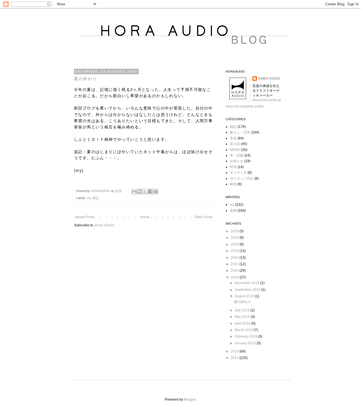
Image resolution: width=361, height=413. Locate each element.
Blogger (190, 399)
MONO (235, 150)
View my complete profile (245, 106)
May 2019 (243, 317)
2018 (235, 351)
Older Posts (203, 217)
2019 (235, 277)
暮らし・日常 (240, 132)
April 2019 (243, 323)
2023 (235, 251)
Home (144, 217)
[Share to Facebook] (150, 191)
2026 (235, 231)
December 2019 (247, 283)
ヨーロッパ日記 (242, 178)
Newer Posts (85, 217)
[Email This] (134, 191)
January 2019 (246, 343)
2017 (235, 358)
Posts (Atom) (104, 225)
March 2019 (244, 330)
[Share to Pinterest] (156, 191)
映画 (233, 184)
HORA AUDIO (269, 79)
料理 (233, 167)
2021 (235, 264)
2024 (235, 244)
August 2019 (245, 296)
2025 (235, 238)
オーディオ (238, 173)
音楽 (233, 138)
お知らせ (236, 161)
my (89, 198)
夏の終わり (85, 78)
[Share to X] (145, 191)
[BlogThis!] (139, 191)
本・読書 (236, 155)
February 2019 (246, 336)
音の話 (235, 144)
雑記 (96, 198)
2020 (235, 271)
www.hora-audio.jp (266, 100)
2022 (235, 258)
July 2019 (242, 310)
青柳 (233, 211)
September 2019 (248, 290)
